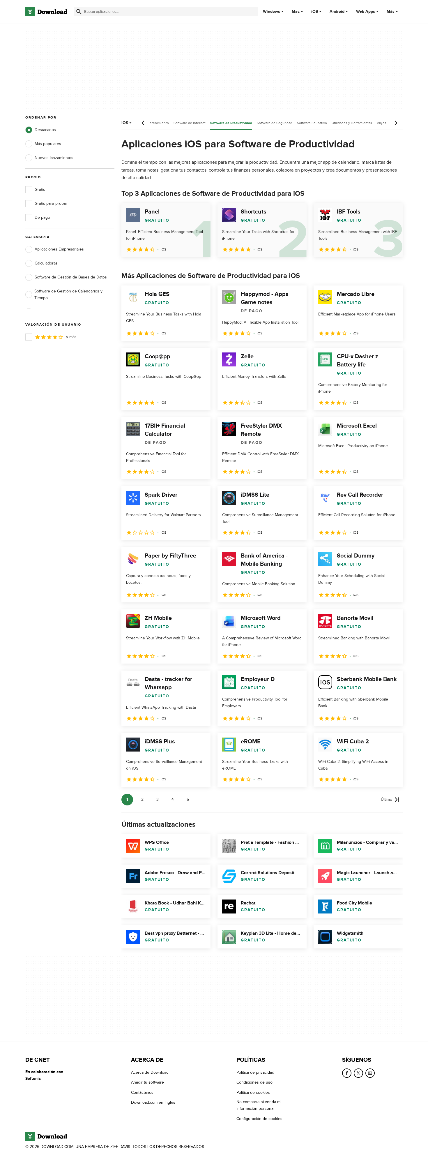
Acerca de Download (150, 1072)
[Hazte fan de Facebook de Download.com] (346, 1073)
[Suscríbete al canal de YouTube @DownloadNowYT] (370, 1073)
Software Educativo (312, 123)
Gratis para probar (51, 203)
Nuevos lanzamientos (54, 157)
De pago (42, 217)
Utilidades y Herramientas (352, 123)
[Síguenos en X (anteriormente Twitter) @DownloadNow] (358, 1073)
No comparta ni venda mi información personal (258, 1105)
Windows (271, 12)
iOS (314, 12)
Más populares (48, 143)
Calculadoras (46, 263)
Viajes (381, 123)
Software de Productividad (231, 123)
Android (337, 12)
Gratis (40, 189)
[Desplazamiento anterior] (143, 123)
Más (391, 11)
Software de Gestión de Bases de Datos (71, 277)
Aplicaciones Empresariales (59, 249)
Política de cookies (253, 1092)
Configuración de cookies (259, 1118)
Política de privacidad (255, 1072)
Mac (296, 12)
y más (71, 336)
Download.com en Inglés (153, 1102)
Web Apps (365, 12)
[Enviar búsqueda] (79, 11)
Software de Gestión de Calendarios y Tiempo (68, 294)
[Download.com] (46, 11)
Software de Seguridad (274, 123)
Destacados (45, 129)
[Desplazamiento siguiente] (396, 123)
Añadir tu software (147, 1082)
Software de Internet (190, 123)
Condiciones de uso (254, 1082)
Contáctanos (142, 1092)
